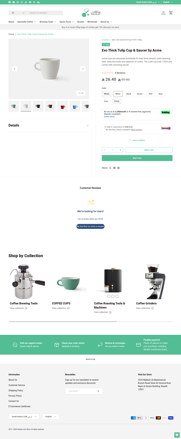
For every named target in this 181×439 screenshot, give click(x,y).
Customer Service (16, 385)
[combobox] (35, 13)
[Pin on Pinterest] (118, 168)
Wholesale (92, 22)
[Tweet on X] (110, 168)
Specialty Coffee (25, 22)
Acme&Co (106, 40)
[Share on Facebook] (114, 168)
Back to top (90, 359)
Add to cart (148, 150)
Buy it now (137, 158)
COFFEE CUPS (61, 303)
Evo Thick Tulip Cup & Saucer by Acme (35, 34)
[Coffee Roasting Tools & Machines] (111, 281)
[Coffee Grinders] (153, 281)
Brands (80, 22)
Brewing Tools (46, 22)
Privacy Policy (15, 396)
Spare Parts (65, 22)
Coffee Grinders (146, 303)
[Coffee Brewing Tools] (27, 281)
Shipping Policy (15, 390)
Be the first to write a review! (90, 226)
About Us (104, 22)
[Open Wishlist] (177, 435)
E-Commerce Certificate (19, 406)
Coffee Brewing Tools (23, 303)
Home (11, 22)
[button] (171, 13)
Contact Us (13, 401)
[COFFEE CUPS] (69, 281)
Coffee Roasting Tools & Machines (109, 305)
